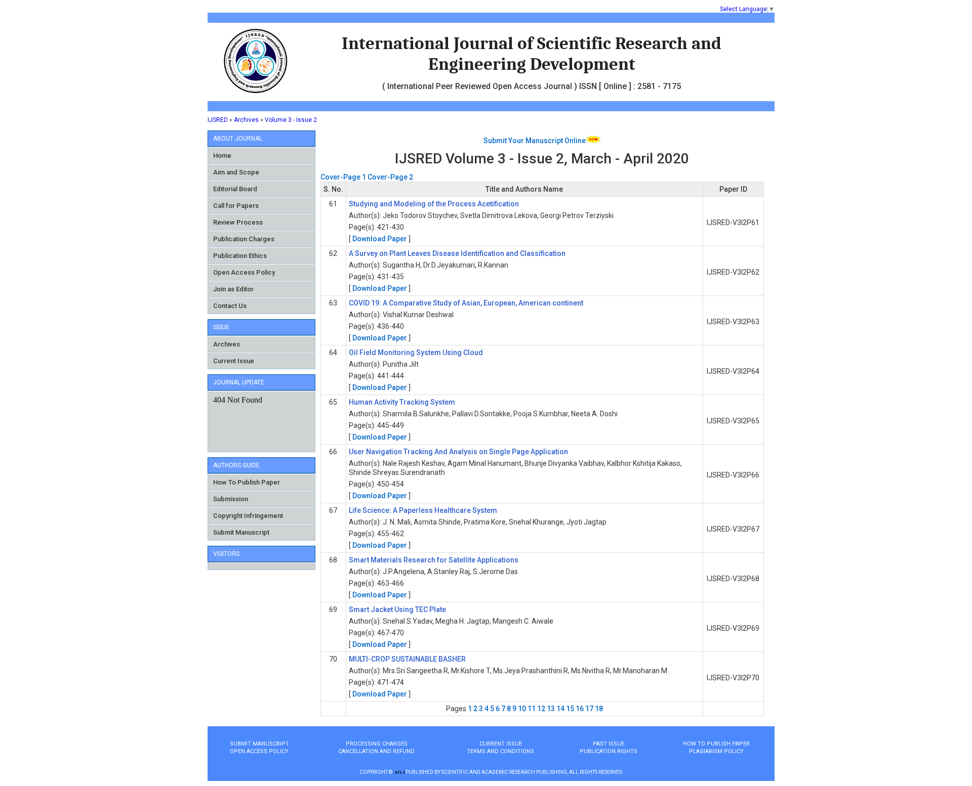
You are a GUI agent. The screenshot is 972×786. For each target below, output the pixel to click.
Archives (246, 119)
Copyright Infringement (248, 515)
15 (570, 709)
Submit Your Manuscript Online (534, 141)
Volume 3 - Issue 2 (291, 119)
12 (541, 709)
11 (532, 709)
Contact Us (230, 306)
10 (522, 709)
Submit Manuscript (241, 532)
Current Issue (233, 361)
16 (580, 709)
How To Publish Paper (246, 482)
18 (599, 709)
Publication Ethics (240, 255)
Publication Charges (243, 239)
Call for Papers (236, 205)
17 (589, 709)
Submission (230, 499)
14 (560, 709)
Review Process (238, 222)
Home (222, 155)
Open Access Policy (244, 272)
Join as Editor (233, 289)
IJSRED (218, 119)
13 (551, 709)
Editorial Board (235, 189)
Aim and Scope (236, 172)
